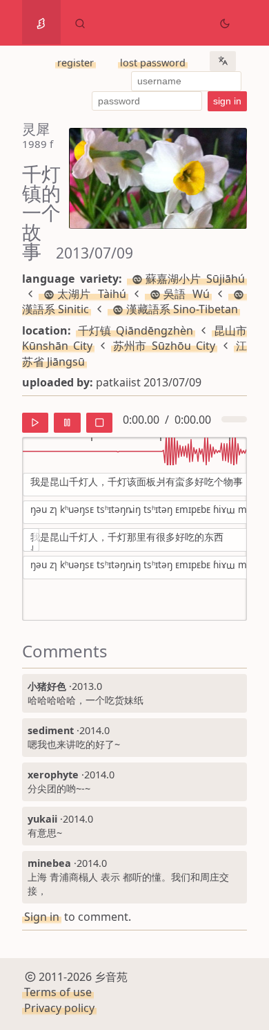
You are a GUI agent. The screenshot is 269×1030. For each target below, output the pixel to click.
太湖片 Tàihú (91, 293)
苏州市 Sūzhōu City (164, 345)
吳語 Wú (186, 293)
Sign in (41, 916)
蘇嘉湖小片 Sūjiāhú (195, 278)
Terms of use (58, 992)
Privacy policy (59, 1007)
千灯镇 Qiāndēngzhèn (135, 330)
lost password (153, 62)
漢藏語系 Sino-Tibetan (182, 309)
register (75, 62)
